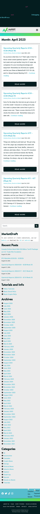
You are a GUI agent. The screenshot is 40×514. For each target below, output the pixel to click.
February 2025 (9, 347)
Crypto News (8, 461)
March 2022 (8, 433)
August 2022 (8, 419)
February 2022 (9, 436)
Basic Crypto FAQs (10, 294)
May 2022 (7, 428)
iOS (20, 240)
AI (4, 453)
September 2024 (9, 360)
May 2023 (7, 401)
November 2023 (9, 387)
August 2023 (8, 395)
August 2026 (8, 303)
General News (9, 466)
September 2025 (9, 328)
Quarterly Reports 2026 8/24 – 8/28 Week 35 (17, 265)
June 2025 (7, 336)
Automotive (8, 456)
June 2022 (7, 425)
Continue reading (17, 115)
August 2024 (8, 363)
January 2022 (8, 438)
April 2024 (7, 374)
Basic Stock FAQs (10, 291)
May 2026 (7, 311)
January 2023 (8, 411)
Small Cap (7, 475)
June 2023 (7, 398)
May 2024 (7, 371)
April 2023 (7, 403)
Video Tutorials (9, 289)
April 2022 (7, 430)
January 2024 (8, 382)
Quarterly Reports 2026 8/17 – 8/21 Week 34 (17, 271)
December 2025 (9, 319)
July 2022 (7, 422)
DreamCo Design (24, 511)
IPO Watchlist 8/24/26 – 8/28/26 (12, 258)
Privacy (24, 506)
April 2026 (7, 314)
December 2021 (9, 441)
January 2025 (8, 349)
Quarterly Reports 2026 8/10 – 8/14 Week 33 (17, 277)
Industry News (7, 53)
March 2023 (8, 406)
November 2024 (9, 355)
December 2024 (9, 352)
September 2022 (9, 417)
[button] (37, 30)
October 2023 (8, 390)
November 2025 (9, 322)
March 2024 (8, 376)
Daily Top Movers (9, 506)
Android (27, 240)
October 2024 (8, 357)
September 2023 (9, 392)
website (4, 240)
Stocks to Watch (16, 53)
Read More (20, 84)
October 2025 (8, 325)
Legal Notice (32, 506)
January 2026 (8, 317)
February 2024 (9, 379)
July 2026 (7, 306)
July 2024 (7, 365)
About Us (6, 504)
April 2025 (7, 341)
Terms (18, 506)
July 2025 (7, 333)
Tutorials (7, 483)
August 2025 (8, 330)
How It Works (19, 504)
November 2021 (9, 444)
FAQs (12, 504)
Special (6, 477)
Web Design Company (16, 511)
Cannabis (7, 458)
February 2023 (9, 409)
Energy (6, 464)
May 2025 (7, 338)
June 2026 (7, 309)
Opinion (6, 472)
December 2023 (9, 384)
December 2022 (9, 414)
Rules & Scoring (31, 504)
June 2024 (7, 368)
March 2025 (8, 344)
